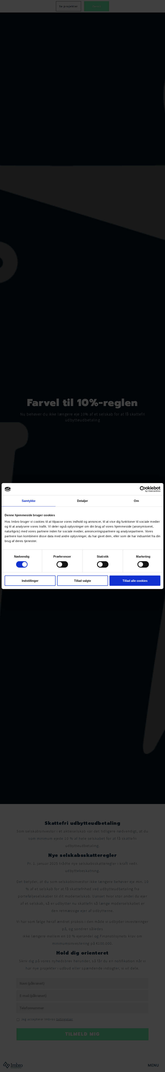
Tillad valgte (82, 580)
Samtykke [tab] (29, 500)
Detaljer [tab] (82, 500)
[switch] (62, 564)
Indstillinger (30, 580)
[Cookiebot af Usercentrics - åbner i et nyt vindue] (142, 489)
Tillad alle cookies (135, 580)
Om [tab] (136, 500)
